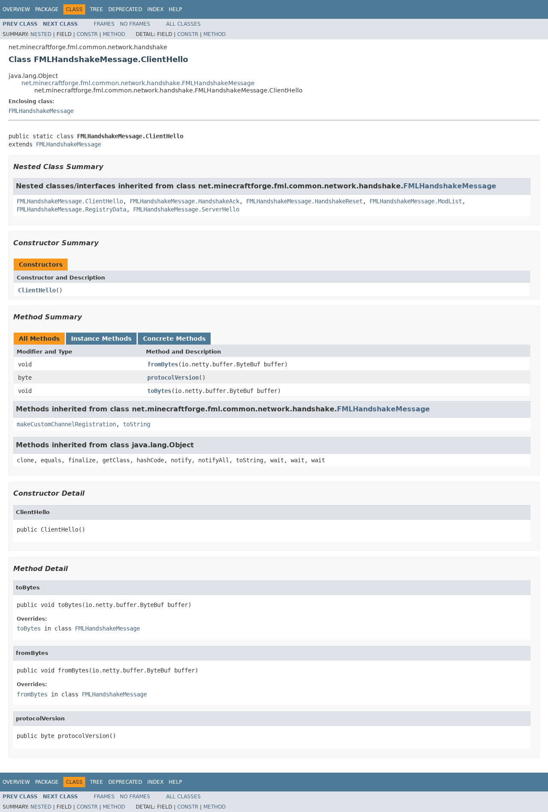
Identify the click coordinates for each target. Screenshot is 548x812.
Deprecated (125, 9)
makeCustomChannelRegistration (66, 424)
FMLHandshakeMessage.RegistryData (71, 209)
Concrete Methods (174, 338)
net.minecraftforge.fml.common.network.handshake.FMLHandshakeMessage (138, 83)
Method (114, 34)
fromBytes (162, 364)
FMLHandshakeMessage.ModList (415, 201)
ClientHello (37, 290)
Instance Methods (101, 338)
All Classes (183, 24)
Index (155, 9)
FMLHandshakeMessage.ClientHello (70, 201)
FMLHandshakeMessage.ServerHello (186, 209)
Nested (40, 34)
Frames (104, 24)
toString (136, 424)
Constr (87, 34)
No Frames (135, 24)
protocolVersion (173, 377)
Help (175, 9)
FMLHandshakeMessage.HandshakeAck (184, 201)
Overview (16, 9)
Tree (96, 9)
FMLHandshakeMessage (41, 110)
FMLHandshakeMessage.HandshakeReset (304, 201)
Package (47, 9)
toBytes (159, 390)
